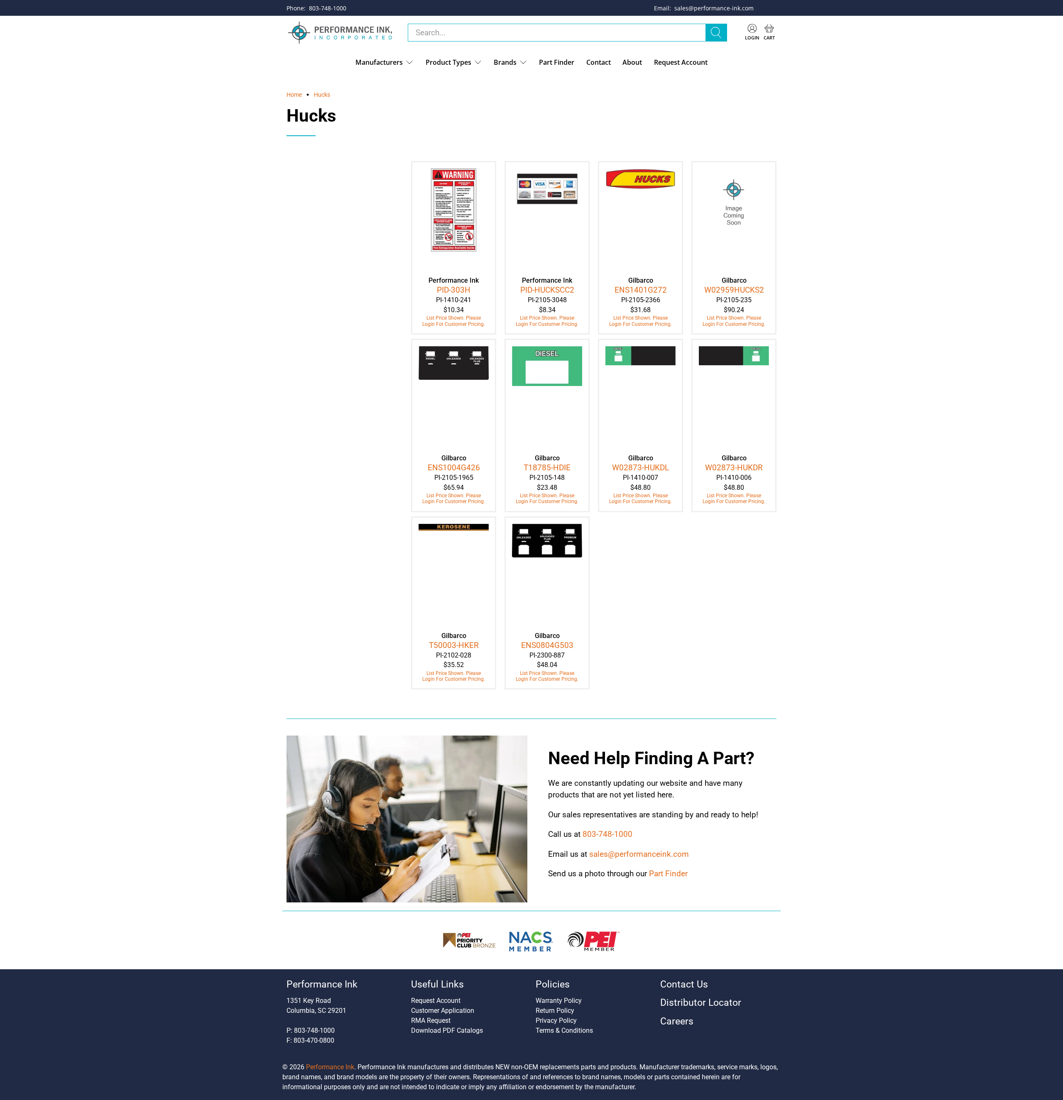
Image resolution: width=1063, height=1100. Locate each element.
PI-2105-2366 (640, 300)
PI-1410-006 (734, 478)
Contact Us (684, 984)
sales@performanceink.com (639, 854)
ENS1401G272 (641, 290)
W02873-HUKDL (640, 467)
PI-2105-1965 (453, 478)
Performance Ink (330, 1067)
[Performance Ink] (340, 33)
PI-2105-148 (547, 478)
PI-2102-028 (453, 655)
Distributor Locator (700, 1002)
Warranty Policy (559, 1001)
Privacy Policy (556, 1020)
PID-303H (453, 290)
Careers (676, 1021)
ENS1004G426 (454, 467)
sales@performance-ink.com (714, 8)
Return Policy (555, 1010)
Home (294, 95)
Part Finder (556, 62)
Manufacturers (379, 62)
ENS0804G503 (547, 645)
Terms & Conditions (564, 1030)
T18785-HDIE (547, 467)
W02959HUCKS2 (734, 290)
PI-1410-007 (640, 478)
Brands (505, 62)
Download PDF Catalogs (447, 1030)
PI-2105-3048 (547, 300)
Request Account (681, 62)
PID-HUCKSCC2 (547, 290)
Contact (598, 62)
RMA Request (431, 1020)
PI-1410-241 (453, 300)
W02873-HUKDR (734, 467)
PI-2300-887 (547, 655)
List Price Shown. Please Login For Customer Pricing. (453, 321)
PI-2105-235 (734, 300)
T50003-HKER (454, 645)
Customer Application (442, 1010)
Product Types (448, 62)
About (632, 62)
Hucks (322, 95)
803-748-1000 (327, 8)
